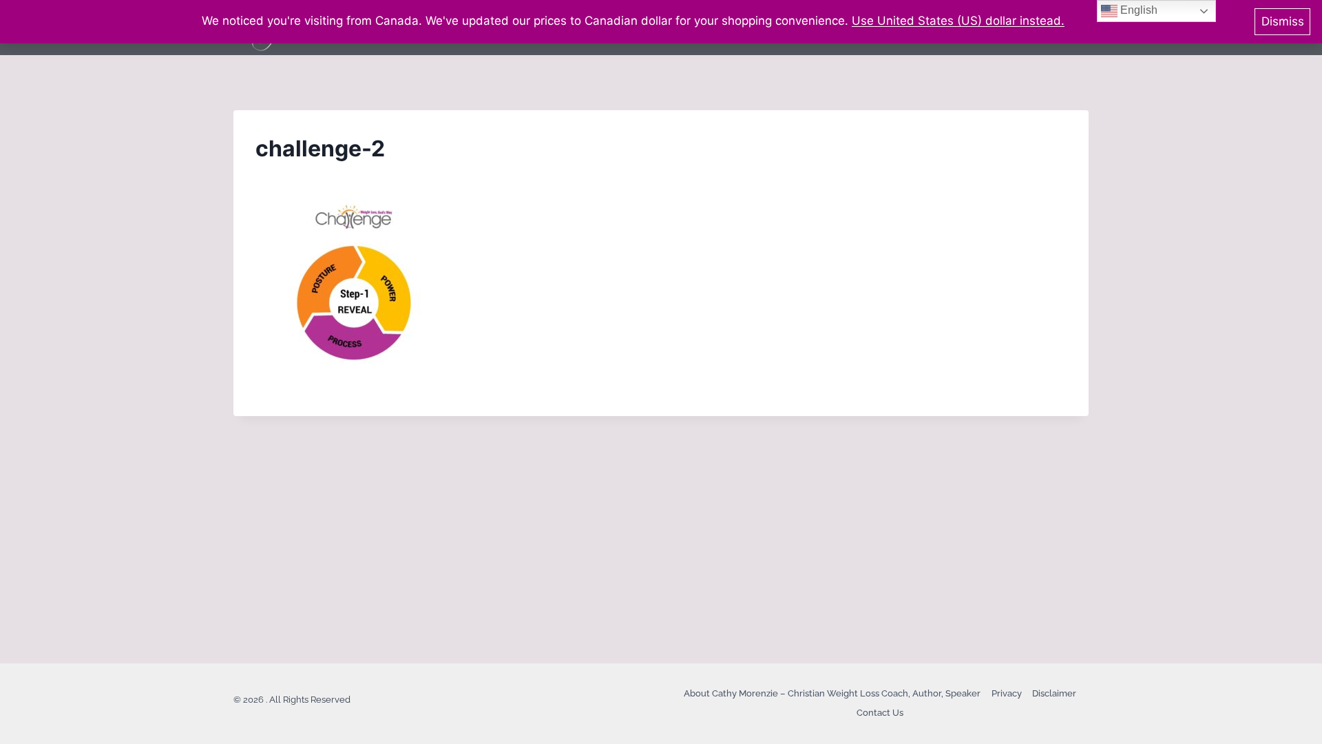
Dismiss (1282, 21)
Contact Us (880, 712)
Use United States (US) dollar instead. (958, 21)
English (1137, 10)
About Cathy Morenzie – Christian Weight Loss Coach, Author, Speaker (832, 693)
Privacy (1007, 693)
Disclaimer (1054, 693)
